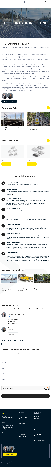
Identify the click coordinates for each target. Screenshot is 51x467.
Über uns (21, 429)
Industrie (36, 418)
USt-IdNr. (3, 368)
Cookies (48, 462)
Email (2, 373)
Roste (28, 160)
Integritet (42, 462)
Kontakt (36, 429)
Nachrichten (22, 434)
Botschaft (3, 379)
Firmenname (4, 362)
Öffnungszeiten (38, 432)
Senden (25, 396)
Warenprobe (22, 423)
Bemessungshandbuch (39, 440)
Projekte (21, 432)
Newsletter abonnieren (24, 438)
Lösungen (36, 416)
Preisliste (21, 441)
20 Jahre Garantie (38, 438)
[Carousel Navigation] (46, 107)
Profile (3, 160)
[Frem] (48, 107)
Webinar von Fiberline (24, 436)
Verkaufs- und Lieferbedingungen (31, 462)
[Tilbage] (44, 107)
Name (2, 357)
